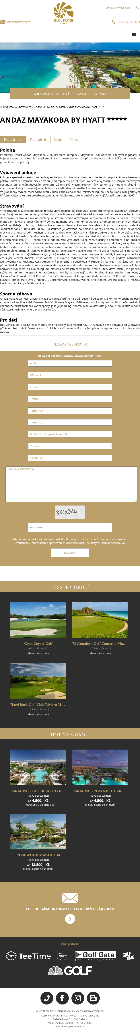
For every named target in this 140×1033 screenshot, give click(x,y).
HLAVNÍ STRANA (8, 107)
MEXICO (38, 107)
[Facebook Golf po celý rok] (62, 1003)
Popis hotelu (13, 139)
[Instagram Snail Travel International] (77, 1003)
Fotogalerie (38, 139)
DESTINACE (25, 107)
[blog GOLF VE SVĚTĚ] (93, 1003)
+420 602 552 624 (128, 22)
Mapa (58, 139)
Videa (74, 139)
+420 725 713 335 (83, 1022)
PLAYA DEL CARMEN (54, 107)
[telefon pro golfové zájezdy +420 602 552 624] (46, 1003)
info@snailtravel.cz (18, 22)
